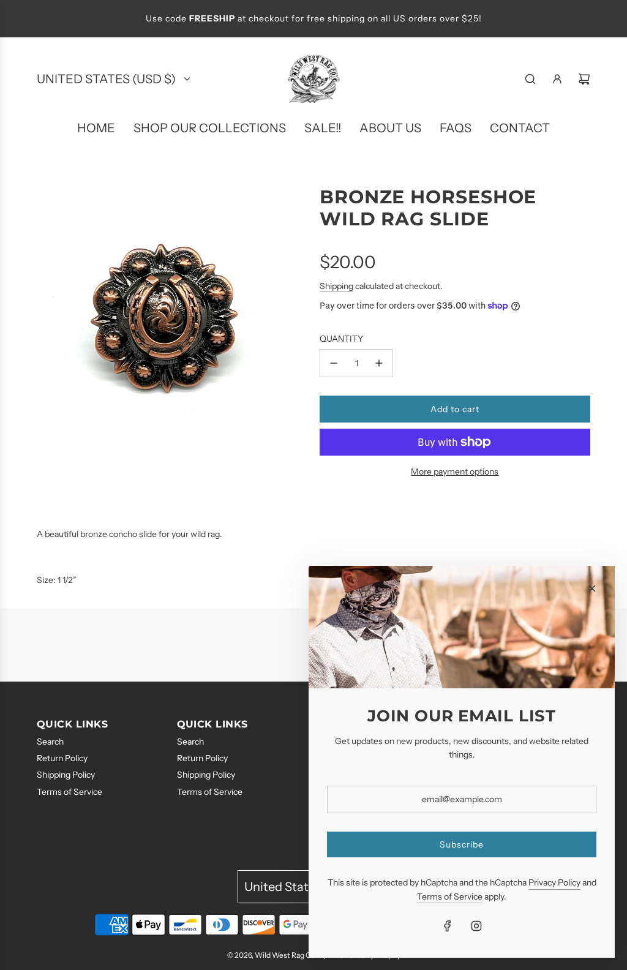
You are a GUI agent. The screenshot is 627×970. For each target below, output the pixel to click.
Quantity (341, 338)
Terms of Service (449, 896)
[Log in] (557, 79)
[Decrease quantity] (333, 363)
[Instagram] (476, 925)
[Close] (592, 588)
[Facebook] (447, 925)
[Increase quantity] (379, 363)
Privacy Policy (554, 882)
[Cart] (584, 79)
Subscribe (462, 844)
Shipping (336, 285)
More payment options (454, 471)
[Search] (530, 79)
